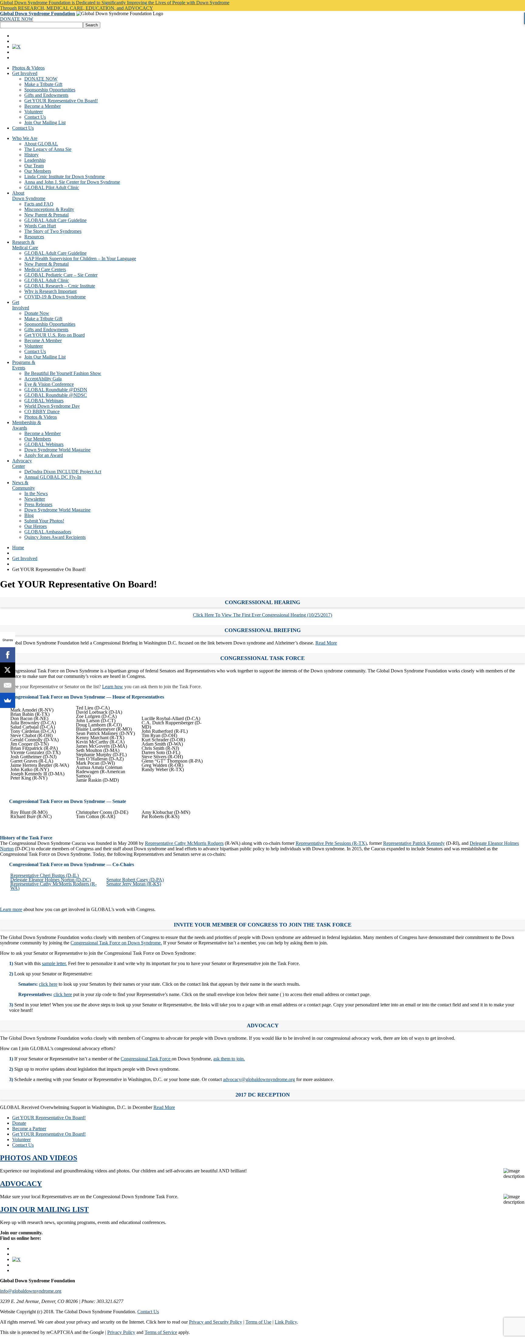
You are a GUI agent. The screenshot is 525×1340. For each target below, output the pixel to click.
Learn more (11, 909)
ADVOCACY (21, 1184)
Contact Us (35, 117)
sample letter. (54, 963)
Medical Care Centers (45, 269)
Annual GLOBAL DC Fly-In (52, 477)
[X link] (16, 46)
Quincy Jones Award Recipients (55, 537)
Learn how (112, 686)
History (31, 154)
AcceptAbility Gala (43, 378)
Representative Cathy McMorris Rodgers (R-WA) (53, 886)
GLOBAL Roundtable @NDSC (55, 395)
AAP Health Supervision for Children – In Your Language (80, 258)
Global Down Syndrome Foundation (37, 13)
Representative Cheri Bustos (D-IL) (44, 875)
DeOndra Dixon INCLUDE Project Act (62, 471)
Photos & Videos (28, 67)
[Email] (7, 685)
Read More (326, 642)
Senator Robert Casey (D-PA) (135, 879)
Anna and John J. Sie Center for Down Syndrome (72, 182)
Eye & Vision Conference (49, 384)
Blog (29, 515)
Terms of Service (161, 1332)
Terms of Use (258, 1322)
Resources (34, 236)
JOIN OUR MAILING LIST (44, 1209)
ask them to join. (229, 1058)
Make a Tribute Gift (43, 84)
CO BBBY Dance (42, 411)
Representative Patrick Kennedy (414, 843)
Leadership (35, 160)
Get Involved (24, 73)
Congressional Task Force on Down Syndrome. (116, 942)
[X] (7, 670)
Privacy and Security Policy (215, 1322)
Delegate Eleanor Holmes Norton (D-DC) (50, 879)
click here (48, 984)
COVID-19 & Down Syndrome (55, 296)
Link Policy (286, 1322)
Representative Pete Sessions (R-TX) (331, 843)
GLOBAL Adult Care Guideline (55, 220)
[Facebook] (7, 654)
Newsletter (34, 499)
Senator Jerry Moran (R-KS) (133, 883)
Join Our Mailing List (45, 122)
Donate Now (36, 313)
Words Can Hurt (40, 225)
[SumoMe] (7, 700)
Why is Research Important (50, 291)
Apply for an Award (43, 455)
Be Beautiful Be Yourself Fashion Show (62, 373)
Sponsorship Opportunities (49, 89)
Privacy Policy (121, 1332)
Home (18, 547)
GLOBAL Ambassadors (47, 531)
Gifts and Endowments (46, 95)
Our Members (37, 171)
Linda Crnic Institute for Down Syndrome (64, 176)
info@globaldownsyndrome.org (30, 1291)
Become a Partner (29, 1128)
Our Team (34, 165)
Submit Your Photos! (44, 520)
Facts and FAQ (38, 203)
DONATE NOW (16, 19)
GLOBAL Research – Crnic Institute (59, 285)
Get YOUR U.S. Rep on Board (54, 335)
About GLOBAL (41, 143)
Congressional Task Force (146, 1058)
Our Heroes (35, 526)
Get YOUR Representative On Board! (61, 100)
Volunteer (33, 111)
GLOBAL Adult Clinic (46, 280)
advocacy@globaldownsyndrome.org (259, 1079)
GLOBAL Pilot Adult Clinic (51, 187)
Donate (19, 1123)
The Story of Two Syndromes (52, 231)
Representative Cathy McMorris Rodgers (184, 843)
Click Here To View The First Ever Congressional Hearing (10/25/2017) (262, 614)
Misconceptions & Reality (49, 209)
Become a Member (42, 106)
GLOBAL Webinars (43, 400)
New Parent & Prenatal (46, 214)
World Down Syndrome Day (52, 406)
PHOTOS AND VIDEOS (38, 1158)
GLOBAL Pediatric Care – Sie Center (61, 274)
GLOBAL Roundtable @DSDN (55, 389)
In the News (36, 493)
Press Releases (38, 504)
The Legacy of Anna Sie (47, 149)
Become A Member (43, 340)
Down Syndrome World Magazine (57, 449)
